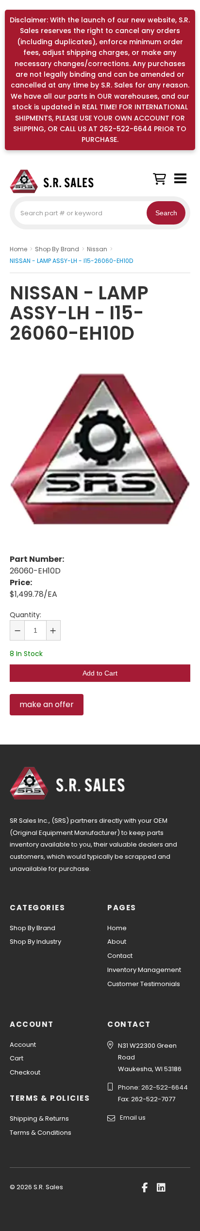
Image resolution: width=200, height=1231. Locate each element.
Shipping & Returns (39, 1118)
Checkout (25, 1072)
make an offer (46, 704)
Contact (120, 955)
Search (166, 213)
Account (23, 1044)
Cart (16, 1058)
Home (117, 928)
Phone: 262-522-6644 (153, 1087)
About (116, 941)
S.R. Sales (58, 181)
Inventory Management (144, 969)
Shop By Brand (32, 928)
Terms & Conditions (40, 1132)
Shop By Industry (35, 941)
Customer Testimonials (143, 983)
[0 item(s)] (161, 176)
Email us (133, 1117)
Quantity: (25, 615)
